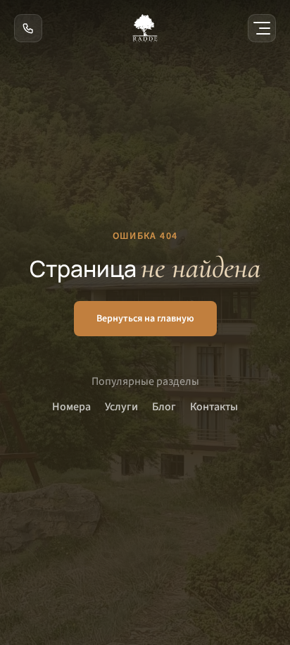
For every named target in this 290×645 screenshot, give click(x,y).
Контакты (214, 406)
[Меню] (262, 28)
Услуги (121, 406)
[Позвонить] (28, 28)
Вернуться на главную (145, 319)
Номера (71, 406)
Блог (164, 406)
